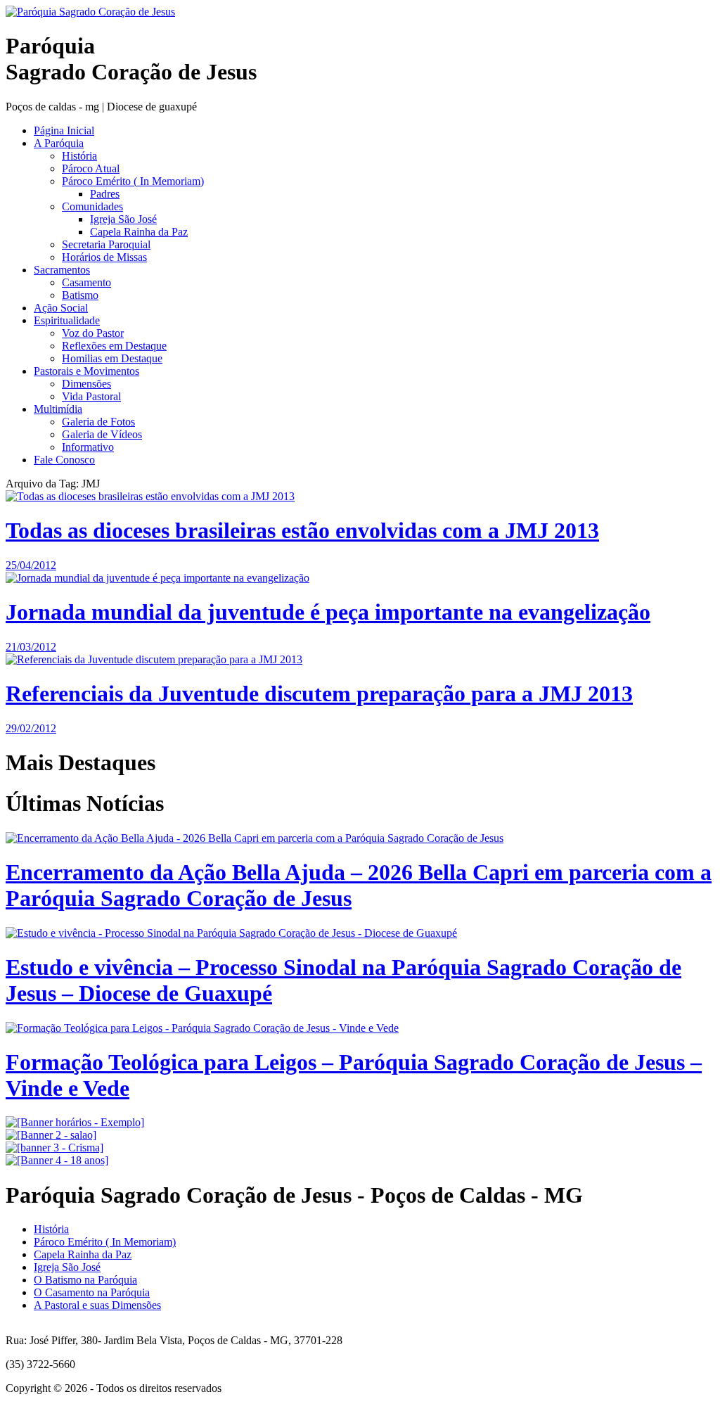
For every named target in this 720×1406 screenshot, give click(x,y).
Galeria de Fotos (98, 422)
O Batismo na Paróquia (85, 1280)
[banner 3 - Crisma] (54, 1147)
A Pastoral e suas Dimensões (97, 1305)
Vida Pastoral (91, 396)
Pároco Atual (91, 168)
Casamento (86, 282)
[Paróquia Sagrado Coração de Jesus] (90, 12)
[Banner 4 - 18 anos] (57, 1160)
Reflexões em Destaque (114, 346)
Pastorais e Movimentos (86, 371)
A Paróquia (59, 143)
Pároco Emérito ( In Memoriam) (133, 181)
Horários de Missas (104, 257)
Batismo (80, 295)
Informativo (88, 447)
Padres (105, 194)
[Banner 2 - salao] (51, 1135)
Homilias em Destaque (112, 358)
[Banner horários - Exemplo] (75, 1122)
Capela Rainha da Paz (139, 232)
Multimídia (58, 409)
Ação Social (61, 308)
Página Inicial (64, 130)
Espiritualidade (67, 320)
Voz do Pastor (93, 333)
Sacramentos (62, 270)
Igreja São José (123, 219)
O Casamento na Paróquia (92, 1292)
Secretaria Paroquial (106, 244)
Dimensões (86, 384)
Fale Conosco (64, 460)
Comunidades (92, 206)
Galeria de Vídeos (102, 434)
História (79, 156)
